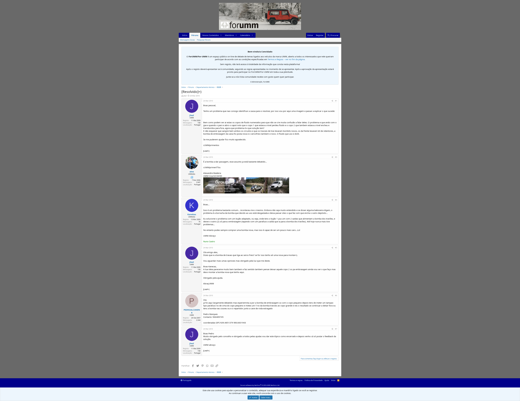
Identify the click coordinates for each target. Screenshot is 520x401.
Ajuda (326, 380)
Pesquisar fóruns (203, 40)
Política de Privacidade (314, 380)
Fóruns (194, 35)
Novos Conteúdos (210, 35)
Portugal (197, 125)
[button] (221, 35)
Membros (229, 35)
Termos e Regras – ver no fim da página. (286, 59)
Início (184, 35)
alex (192, 171)
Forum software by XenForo (260, 385)
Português (186, 380)
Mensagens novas (187, 40)
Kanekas (191, 214)
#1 (336, 101)
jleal (184, 95)
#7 (336, 329)
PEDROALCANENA (192, 311)
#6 (336, 295)
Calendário (245, 35)
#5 (336, 248)
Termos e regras (296, 380)
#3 (336, 157)
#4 (336, 200)
